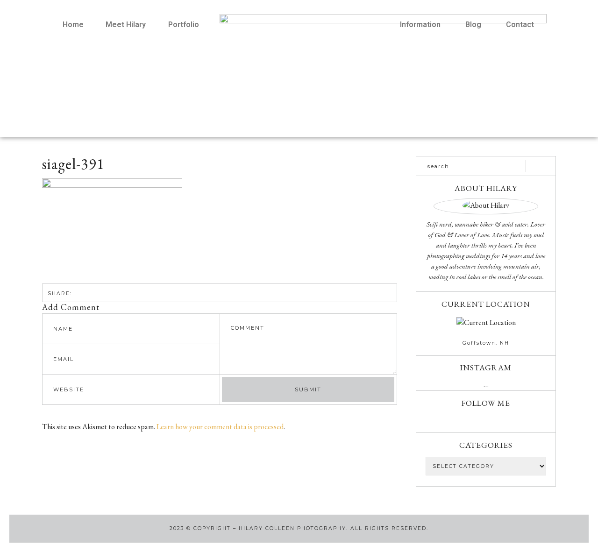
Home (73, 24)
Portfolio (183, 24)
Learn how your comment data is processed (220, 427)
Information (420, 24)
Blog (473, 24)
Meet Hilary (126, 24)
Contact (520, 24)
